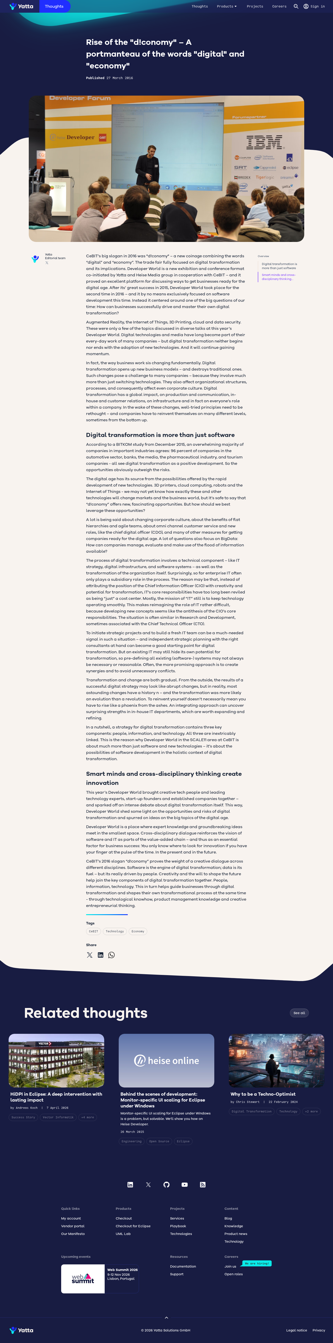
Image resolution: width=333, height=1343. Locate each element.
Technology (115, 931)
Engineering (132, 1141)
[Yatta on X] (148, 1184)
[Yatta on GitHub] (166, 1184)
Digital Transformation (252, 1111)
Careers (279, 6)
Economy (138, 931)
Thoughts (54, 6)
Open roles (233, 1274)
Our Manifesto (73, 1234)
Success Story (23, 1117)
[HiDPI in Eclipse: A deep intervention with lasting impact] (56, 1077)
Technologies (181, 1234)
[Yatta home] (19, 6)
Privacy (319, 1330)
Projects (255, 6)
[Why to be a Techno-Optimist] (276, 1074)
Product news (235, 1234)
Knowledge (233, 1226)
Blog (228, 1218)
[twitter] (89, 955)
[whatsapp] (111, 955)
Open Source (159, 1141)
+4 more (87, 1117)
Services (177, 1218)
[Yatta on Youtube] (184, 1184)
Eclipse (183, 1141)
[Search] (296, 6)
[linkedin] (100, 955)
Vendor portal (72, 1226)
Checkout (124, 1218)
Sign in (318, 6)
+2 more (311, 1111)
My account (71, 1218)
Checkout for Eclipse (133, 1226)
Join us (230, 1266)
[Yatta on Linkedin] (130, 1184)
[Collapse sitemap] (166, 1317)
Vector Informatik (58, 1117)
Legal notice (296, 1330)
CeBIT (93, 931)
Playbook (178, 1226)
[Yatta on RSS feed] (202, 1184)
